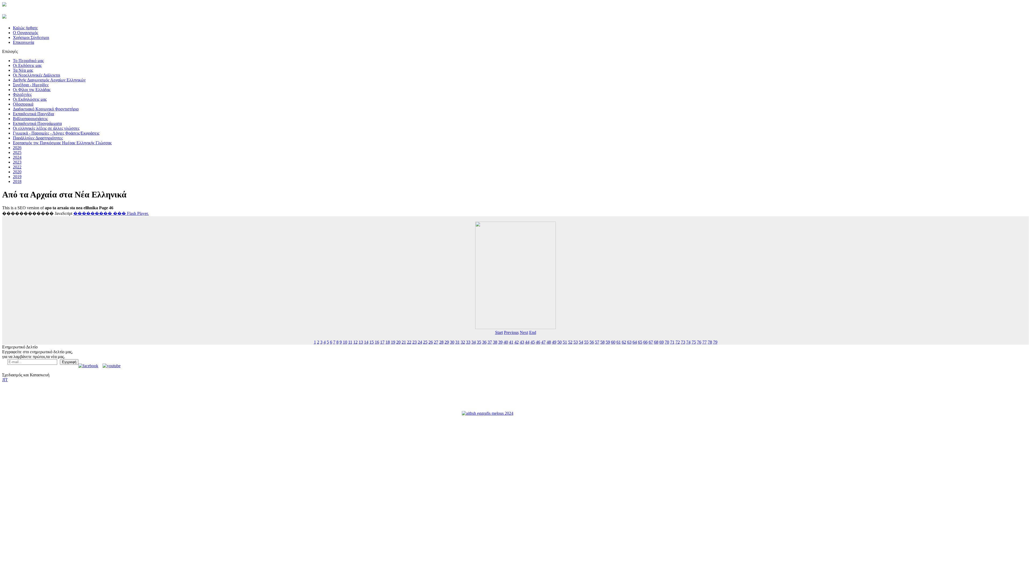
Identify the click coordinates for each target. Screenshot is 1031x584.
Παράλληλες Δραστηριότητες (38, 138)
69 (661, 342)
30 (452, 342)
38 (495, 342)
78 (710, 342)
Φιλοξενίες (22, 94)
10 (345, 342)
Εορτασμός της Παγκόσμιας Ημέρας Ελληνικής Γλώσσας (62, 142)
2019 (17, 176)
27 (436, 342)
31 (457, 342)
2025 (17, 152)
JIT (5, 379)
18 (388, 342)
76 (699, 342)
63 (629, 342)
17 (382, 342)
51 (565, 342)
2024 (17, 157)
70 (667, 342)
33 (468, 342)
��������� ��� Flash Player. (111, 213)
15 (371, 342)
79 (715, 342)
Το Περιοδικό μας (28, 60)
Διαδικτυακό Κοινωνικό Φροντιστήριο (46, 109)
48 (549, 342)
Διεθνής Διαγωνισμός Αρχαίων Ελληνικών (49, 80)
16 (377, 342)
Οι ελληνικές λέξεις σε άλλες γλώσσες (46, 128)
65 (640, 342)
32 (463, 342)
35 (479, 342)
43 (522, 342)
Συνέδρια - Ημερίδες (31, 84)
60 (613, 342)
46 (538, 342)
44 (527, 342)
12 (355, 342)
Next (524, 332)
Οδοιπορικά (23, 104)
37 (490, 342)
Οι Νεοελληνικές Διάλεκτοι (36, 75)
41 (511, 342)
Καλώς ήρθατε (25, 28)
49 (554, 342)
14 (366, 342)
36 (484, 342)
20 (398, 342)
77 (704, 342)
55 (586, 342)
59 (608, 342)
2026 (17, 147)
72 (678, 342)
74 (688, 342)
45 (533, 342)
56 (592, 342)
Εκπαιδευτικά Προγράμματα (37, 123)
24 (420, 342)
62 (624, 342)
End (532, 332)
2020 (17, 172)
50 (559, 342)
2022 (17, 167)
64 (635, 342)
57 (597, 342)
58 (602, 342)
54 (581, 342)
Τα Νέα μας (23, 70)
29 (447, 342)
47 (543, 342)
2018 (17, 181)
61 (618, 342)
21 (404, 342)
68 (656, 342)
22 (409, 342)
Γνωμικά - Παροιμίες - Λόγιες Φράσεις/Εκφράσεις (56, 133)
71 (672, 342)
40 (506, 342)
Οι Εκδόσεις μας (27, 65)
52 (570, 342)
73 (683, 342)
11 (350, 342)
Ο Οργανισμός (25, 32)
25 (425, 342)
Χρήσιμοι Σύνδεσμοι (31, 37)
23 (414, 342)
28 (441, 342)
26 (431, 342)
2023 (17, 162)
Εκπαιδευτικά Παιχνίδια (33, 113)
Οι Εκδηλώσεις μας (30, 99)
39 (500, 342)
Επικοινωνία (23, 42)
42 (516, 342)
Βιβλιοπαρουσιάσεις (30, 118)
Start (499, 332)
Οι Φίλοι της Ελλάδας (31, 89)
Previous (511, 332)
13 (361, 342)
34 (473, 342)
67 (651, 342)
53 (575, 342)
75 (694, 342)
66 (645, 342)
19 (393, 342)
